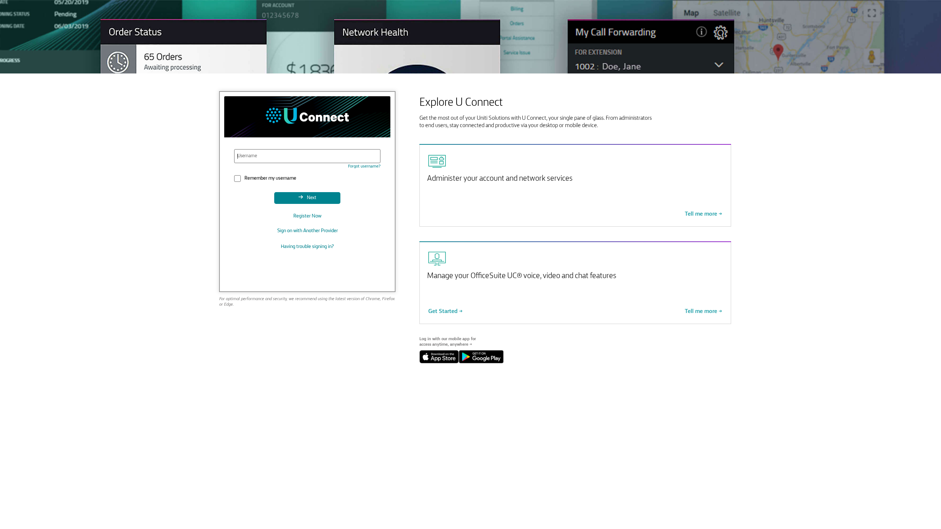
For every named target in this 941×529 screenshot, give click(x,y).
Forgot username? (364, 166)
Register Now (307, 216)
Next (311, 197)
